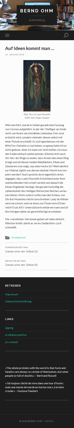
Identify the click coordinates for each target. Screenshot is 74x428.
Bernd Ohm (37, 10)
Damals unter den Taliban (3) (21, 249)
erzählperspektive (16, 334)
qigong (9, 327)
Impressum (11, 294)
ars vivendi (11, 342)
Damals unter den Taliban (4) (21, 263)
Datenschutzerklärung (18, 301)
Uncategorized (18, 237)
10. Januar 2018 (14, 54)
